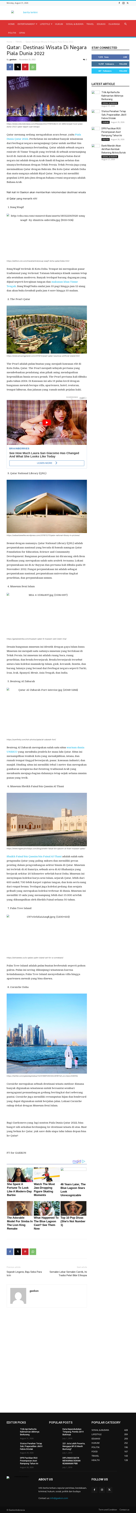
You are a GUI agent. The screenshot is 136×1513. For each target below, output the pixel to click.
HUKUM (59, 23)
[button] (125, 24)
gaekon (13, 59)
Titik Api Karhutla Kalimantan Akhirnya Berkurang (112, 96)
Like (125, 57)
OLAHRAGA (114, 23)
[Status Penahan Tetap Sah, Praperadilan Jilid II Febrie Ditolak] (96, 114)
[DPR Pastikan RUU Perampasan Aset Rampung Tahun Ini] (96, 131)
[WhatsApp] (33, 67)
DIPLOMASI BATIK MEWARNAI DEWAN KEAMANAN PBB (71, 1461)
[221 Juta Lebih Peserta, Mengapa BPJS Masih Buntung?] (54, 1446)
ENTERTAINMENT (26, 23)
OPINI (22, 32)
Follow (123, 64)
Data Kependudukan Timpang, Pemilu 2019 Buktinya (73, 1432)
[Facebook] (119, 3)
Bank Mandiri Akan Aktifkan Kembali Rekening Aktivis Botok (114, 149)
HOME (11, 23)
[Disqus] (47, 1360)
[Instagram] (123, 3)
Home (9, 41)
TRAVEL (90, 23)
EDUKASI (101, 23)
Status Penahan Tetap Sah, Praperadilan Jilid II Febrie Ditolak (114, 115)
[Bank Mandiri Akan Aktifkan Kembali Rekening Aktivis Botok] (96, 148)
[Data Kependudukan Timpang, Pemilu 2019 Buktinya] (54, 1432)
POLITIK (12, 32)
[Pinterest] (25, 67)
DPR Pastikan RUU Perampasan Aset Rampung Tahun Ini (112, 132)
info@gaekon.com (59, 1498)
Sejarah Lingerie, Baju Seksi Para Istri (24, 1273)
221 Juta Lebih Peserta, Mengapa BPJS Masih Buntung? (74, 1446)
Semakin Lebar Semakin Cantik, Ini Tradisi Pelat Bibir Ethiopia (68, 1273)
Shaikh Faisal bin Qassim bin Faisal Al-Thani (34, 856)
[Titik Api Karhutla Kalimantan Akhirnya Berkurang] (96, 95)
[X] (127, 3)
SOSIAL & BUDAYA (74, 23)
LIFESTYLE (45, 23)
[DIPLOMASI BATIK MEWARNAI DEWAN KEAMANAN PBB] (54, 1461)
